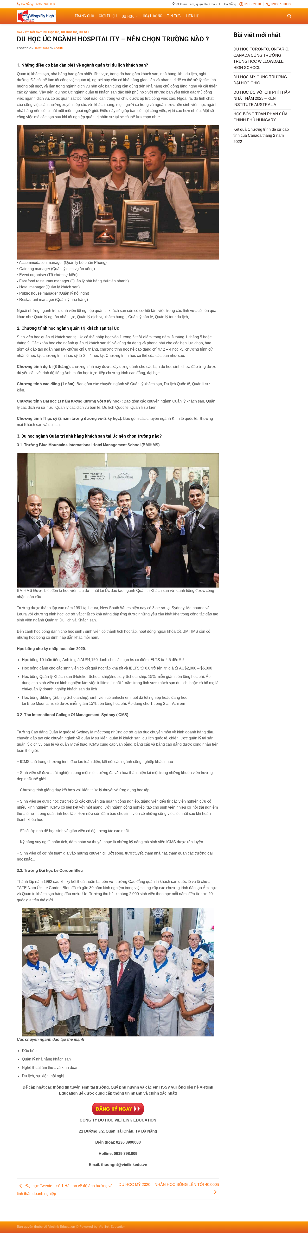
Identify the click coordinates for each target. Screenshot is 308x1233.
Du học (128, 16)
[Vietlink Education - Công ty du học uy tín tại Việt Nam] (41, 16)
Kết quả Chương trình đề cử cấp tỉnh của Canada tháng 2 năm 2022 (261, 135)
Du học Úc (69, 32)
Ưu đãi (84, 32)
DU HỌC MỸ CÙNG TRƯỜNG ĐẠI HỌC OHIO (260, 80)
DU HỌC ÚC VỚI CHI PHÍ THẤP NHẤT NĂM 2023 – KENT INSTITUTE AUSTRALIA (261, 98)
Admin (58, 48)
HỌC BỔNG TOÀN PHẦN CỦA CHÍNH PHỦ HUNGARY (260, 117)
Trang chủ (84, 16)
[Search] (289, 16)
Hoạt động (152, 16)
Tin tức (174, 16)
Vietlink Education (112, 1226)
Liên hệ (192, 16)
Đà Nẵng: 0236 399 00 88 (38, 4)
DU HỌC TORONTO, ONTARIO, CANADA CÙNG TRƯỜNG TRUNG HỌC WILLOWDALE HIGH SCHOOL (261, 58)
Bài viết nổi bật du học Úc (38, 32)
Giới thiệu (108, 16)
